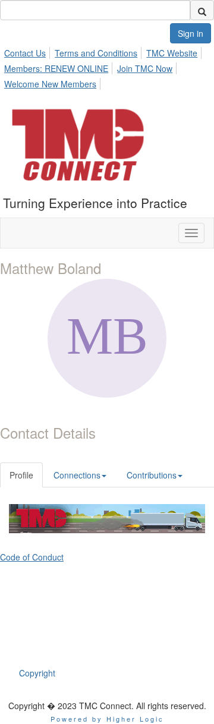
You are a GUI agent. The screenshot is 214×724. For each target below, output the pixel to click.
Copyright (37, 673)
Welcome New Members (50, 84)
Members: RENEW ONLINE (56, 68)
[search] (202, 10)
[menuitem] (28, 51)
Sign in (190, 33)
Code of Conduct (32, 557)
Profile (21, 475)
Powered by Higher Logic (107, 718)
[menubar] (107, 66)
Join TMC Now (144, 68)
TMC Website (171, 53)
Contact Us (25, 53)
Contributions (152, 475)
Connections (77, 475)
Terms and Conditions (96, 53)
